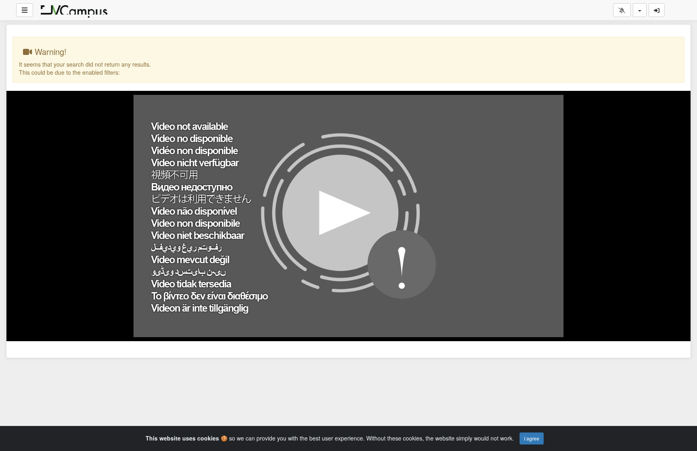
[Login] (657, 10)
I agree (531, 438)
